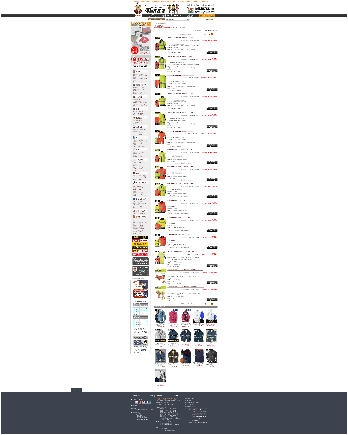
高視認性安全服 (162, 23)
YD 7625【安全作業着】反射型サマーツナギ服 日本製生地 (182, 251)
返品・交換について (190, 400)
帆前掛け (141, 140)
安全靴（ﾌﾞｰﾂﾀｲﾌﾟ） (138, 189)
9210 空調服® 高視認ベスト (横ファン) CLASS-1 (179, 149)
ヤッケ (134, 134)
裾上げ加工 (136, 123)
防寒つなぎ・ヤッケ (138, 225)
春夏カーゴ (136, 77)
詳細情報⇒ (152, 395)
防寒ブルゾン (136, 222)
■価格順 (210, 30)
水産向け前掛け (137, 131)
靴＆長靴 (140, 134)
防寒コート (144, 222)
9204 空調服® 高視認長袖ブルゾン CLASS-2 (178, 234)
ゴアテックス (136, 219)
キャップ (141, 168)
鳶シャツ (135, 111)
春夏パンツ (144, 75)
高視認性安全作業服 (138, 74)
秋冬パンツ (144, 78)
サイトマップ (210, 1)
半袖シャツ (143, 143)
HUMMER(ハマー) (137, 185)
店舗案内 (203, 1)
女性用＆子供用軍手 (138, 179)
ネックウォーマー (137, 231)
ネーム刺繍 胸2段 (137, 122)
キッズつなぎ (143, 102)
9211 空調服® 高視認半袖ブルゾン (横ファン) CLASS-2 (181, 166)
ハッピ (145, 144)
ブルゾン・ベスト (137, 144)
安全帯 (134, 203)
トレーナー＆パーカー (138, 167)
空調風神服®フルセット (139, 87)
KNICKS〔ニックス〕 (138, 207)
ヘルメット (136, 201)
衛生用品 (142, 156)
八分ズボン (142, 111)
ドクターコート (137, 153)
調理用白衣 (136, 156)
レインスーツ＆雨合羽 (138, 132)
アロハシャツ (136, 141)
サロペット (136, 105)
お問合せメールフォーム (191, 406)
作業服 (138, 71)
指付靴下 (135, 195)
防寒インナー (143, 224)
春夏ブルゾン (136, 75)
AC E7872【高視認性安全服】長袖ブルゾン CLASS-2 (180, 37)
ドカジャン (136, 221)
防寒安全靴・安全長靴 (138, 228)
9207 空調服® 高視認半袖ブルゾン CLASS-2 (178, 217)
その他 (140, 206)
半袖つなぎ (136, 104)
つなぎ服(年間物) (137, 101)
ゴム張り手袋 (142, 177)
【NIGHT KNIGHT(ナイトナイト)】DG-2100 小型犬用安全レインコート (185, 270)
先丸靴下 (135, 194)
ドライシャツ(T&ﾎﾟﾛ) (138, 165)
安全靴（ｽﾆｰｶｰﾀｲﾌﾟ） (138, 188)
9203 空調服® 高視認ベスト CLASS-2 (176, 200)
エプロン (135, 140)
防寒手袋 (135, 227)
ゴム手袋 (135, 177)
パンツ (134, 146)
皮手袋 (144, 176)
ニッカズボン (141, 113)
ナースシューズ (137, 155)
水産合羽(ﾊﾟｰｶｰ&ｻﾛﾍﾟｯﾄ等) (139, 129)
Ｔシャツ (135, 162)
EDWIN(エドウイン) (138, 99)
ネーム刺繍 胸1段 (137, 120)
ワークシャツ (143, 77)
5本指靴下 (141, 194)
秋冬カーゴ (136, 80)
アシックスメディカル (138, 152)
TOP (156, 23)
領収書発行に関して (190, 398)
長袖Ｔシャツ (142, 162)
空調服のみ (136, 90)
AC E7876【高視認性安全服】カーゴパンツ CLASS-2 (180, 75)
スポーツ (135, 168)
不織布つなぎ (143, 105)
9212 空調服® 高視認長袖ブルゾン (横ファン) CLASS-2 (181, 183)
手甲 (141, 114)
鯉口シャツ (136, 114)
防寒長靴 (141, 227)
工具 (134, 204)
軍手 (134, 176)
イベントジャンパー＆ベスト (140, 170)
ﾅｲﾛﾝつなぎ (142, 104)
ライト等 (135, 206)
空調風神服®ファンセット (139, 89)
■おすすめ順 (204, 30)
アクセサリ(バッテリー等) (139, 92)
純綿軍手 (139, 176)
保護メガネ (143, 201)
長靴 (134, 186)
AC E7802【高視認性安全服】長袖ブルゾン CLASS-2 (180, 93)
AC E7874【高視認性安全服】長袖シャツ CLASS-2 (180, 56)
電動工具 (139, 204)
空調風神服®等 (141, 85)
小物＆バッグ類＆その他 (139, 213)
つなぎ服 (139, 97)
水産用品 (139, 127)
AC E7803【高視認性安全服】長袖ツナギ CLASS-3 (180, 131)
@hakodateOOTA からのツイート (139, 278)
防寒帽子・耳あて (137, 233)
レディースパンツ (142, 146)
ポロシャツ (144, 141)
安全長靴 (139, 186)
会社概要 (196, 1)
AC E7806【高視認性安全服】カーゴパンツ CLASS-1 (180, 112)
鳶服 (137, 109)
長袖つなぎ (136, 102)
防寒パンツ (136, 224)
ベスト (134, 113)
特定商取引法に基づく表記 (192, 402)
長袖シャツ (136, 143)
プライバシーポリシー (191, 404)
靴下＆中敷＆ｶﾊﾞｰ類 (138, 230)
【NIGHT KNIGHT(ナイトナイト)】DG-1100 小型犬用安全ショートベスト (185, 287)
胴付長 (134, 191)
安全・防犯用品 (142, 203)
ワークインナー (137, 81)
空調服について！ (137, 93)
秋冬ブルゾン (136, 78)
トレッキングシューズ (138, 192)
